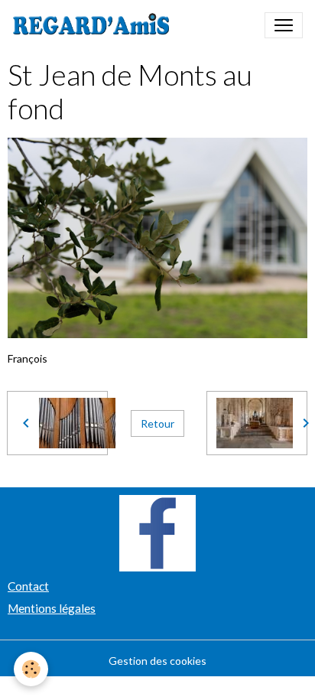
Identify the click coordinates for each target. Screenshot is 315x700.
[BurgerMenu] (284, 25)
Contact (28, 586)
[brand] (94, 25)
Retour (157, 423)
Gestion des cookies (157, 660)
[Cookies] (31, 669)
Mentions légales (52, 608)
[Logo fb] (157, 532)
